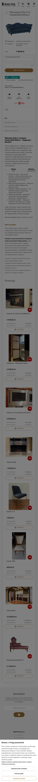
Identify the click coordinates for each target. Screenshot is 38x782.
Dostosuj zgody (19, 773)
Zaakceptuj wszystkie (19, 778)
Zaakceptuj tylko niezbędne (19, 768)
